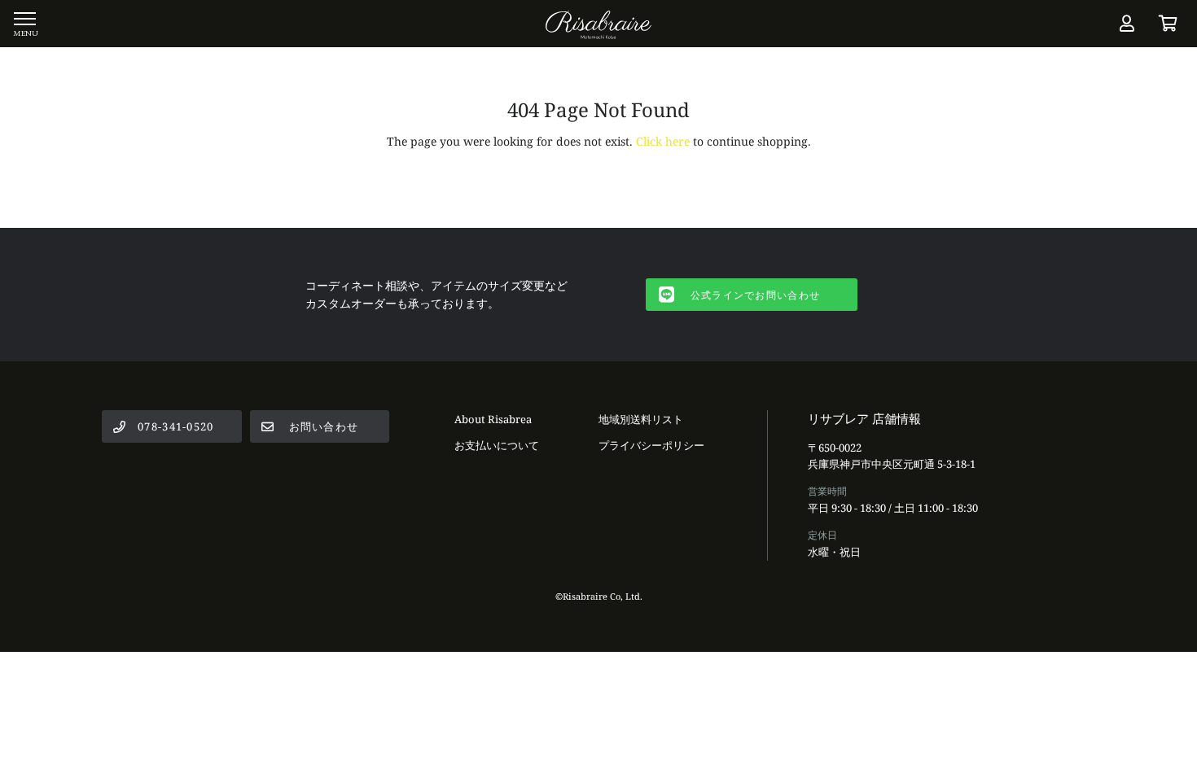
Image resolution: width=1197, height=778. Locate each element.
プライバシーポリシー (651, 445)
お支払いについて (496, 445)
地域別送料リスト (640, 419)
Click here (663, 141)
